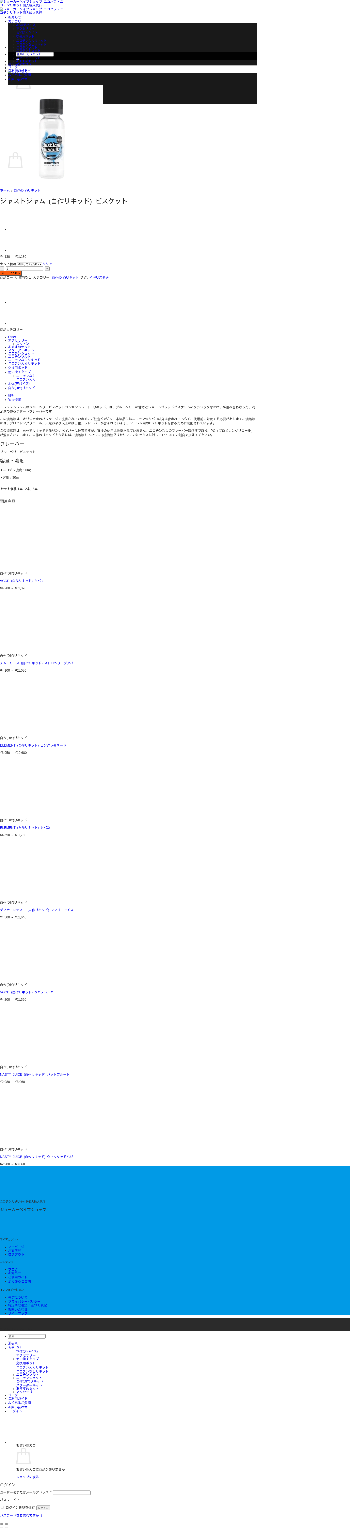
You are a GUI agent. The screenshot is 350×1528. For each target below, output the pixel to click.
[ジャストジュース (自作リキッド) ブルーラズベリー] (18, 250)
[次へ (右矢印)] (6, 1527)
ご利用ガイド (18, 70)
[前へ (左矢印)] (1, 1527)
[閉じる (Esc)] (1, 1524)
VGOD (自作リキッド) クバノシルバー (28, 992)
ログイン (43, 1507)
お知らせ (14, 17)
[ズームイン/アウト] (6, 1524)
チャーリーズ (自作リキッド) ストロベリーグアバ (36, 663)
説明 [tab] (11, 395)
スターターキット (28, 57)
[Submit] (9, 1341)
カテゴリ (14, 21)
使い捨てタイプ (26, 32)
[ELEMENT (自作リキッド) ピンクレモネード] (25, 731)
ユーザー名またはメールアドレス (25, 1492)
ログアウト (16, 1254)
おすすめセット (26, 60)
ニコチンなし (26, 376)
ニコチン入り (26, 379)
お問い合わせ (18, 1309)
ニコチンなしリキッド (31, 44)
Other (12, 336)
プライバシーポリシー (24, 1301)
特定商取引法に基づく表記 (27, 1305)
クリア (47, 263)
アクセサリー (25, 28)
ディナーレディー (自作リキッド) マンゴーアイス (36, 910)
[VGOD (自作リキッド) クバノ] (25, 566)
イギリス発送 (99, 277)
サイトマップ (18, 1313)
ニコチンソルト (26, 47)
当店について (18, 1297)
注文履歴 (14, 1250)
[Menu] (38, 47)
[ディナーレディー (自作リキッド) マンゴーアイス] (25, 895)
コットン (22, 343)
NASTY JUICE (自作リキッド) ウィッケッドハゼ (36, 1156)
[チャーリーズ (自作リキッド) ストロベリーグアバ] (25, 649)
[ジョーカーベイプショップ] (30, 1195)
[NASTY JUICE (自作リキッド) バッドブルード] (25, 1060)
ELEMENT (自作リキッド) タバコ (25, 827)
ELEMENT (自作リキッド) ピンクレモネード (33, 745)
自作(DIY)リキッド (29, 54)
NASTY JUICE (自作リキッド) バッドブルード (35, 1074)
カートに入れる (11, 273)
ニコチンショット (28, 50)
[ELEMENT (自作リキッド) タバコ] (25, 813)
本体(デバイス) (26, 24)
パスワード (9, 1499)
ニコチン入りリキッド (31, 40)
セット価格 (8, 263)
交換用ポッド (25, 36)
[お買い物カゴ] (38, 1441)
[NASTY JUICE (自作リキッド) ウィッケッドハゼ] (25, 1142)
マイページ (16, 1247)
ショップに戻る (27, 1477)
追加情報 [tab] (14, 399)
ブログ (13, 67)
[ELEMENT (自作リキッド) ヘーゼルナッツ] (18, 229)
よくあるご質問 (19, 1281)
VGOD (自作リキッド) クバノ (22, 580)
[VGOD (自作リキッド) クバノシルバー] (25, 978)
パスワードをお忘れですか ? (21, 1515)
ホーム (5, 190)
